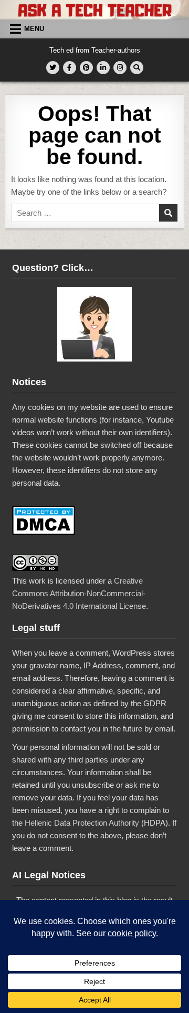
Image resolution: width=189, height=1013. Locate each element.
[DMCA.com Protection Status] (43, 532)
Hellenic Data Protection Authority (82, 822)
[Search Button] (136, 67)
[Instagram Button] (120, 67)
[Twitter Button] (52, 67)
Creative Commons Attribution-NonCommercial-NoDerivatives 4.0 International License (79, 593)
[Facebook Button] (69, 67)
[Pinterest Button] (86, 67)
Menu (34, 29)
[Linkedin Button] (103, 67)
